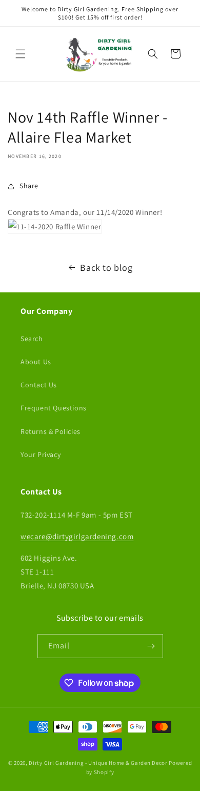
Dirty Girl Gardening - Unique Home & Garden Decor (98, 762)
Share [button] (28, 185)
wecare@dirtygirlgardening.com (77, 536)
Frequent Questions (54, 407)
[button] (20, 54)
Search (32, 338)
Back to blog (106, 267)
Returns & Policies (51, 431)
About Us (36, 361)
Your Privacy (41, 454)
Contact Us (39, 384)
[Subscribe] (151, 646)
